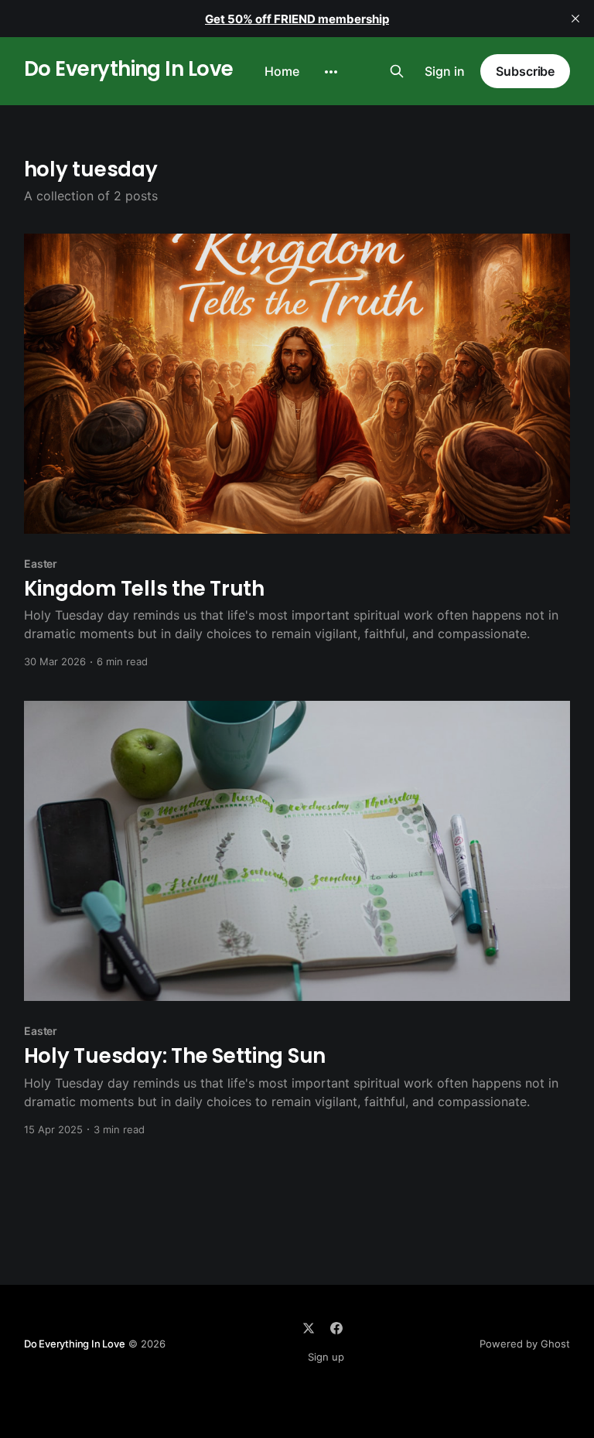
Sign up (326, 1357)
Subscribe (525, 71)
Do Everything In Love (129, 69)
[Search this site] (396, 71)
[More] (331, 72)
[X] (308, 1328)
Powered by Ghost (525, 1343)
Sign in (445, 71)
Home (282, 71)
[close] (575, 18)
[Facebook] (336, 1328)
